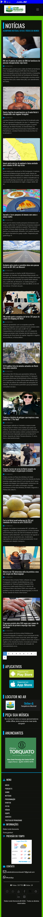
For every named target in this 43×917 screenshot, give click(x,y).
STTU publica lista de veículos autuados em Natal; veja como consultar (20, 367)
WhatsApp (10, 878)
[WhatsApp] (13, 891)
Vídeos (7, 809)
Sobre (7, 792)
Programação (10, 799)
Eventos (8, 802)
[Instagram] (7, 891)
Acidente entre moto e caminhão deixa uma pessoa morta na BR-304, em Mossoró (21, 266)
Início (7, 785)
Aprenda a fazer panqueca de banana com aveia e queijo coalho (20, 216)
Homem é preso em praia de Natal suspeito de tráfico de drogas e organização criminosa (19, 470)
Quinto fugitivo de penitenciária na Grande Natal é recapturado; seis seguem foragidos (20, 113)
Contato (8, 816)
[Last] (5, 657)
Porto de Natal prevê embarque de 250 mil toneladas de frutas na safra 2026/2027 (18, 521)
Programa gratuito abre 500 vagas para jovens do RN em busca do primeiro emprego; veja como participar (20, 625)
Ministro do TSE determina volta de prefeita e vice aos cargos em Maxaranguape (21, 573)
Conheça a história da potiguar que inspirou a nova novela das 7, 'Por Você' (21, 418)
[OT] (20, 749)
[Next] (35, 654)
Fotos (7, 806)
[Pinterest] (35, 891)
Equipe (7, 813)
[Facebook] (24, 891)
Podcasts (8, 788)
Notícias (8, 795)
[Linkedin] (18, 896)
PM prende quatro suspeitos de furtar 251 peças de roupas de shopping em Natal (21, 318)
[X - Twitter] (30, 891)
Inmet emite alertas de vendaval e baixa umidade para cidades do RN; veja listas (20, 164)
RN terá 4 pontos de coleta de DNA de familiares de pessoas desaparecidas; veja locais (21, 62)
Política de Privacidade (13, 820)
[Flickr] (24, 896)
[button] (37, 9)
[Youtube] (18, 891)
